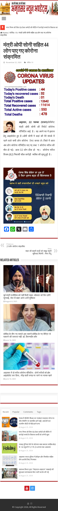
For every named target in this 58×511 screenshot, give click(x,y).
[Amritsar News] (29, 7)
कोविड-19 (13, 33)
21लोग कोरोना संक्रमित (15, 245)
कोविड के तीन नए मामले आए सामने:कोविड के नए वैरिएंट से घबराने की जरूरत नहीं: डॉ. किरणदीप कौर (27, 335)
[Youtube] (26, 488)
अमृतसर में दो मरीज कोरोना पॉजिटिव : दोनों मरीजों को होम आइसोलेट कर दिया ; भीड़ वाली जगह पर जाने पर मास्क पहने (27, 374)
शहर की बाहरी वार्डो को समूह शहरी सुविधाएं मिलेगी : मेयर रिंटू (39, 251)
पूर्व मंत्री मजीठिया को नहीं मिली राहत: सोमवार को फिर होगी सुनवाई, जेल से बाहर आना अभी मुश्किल (26, 296)
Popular (16, 412)
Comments (28, 412)
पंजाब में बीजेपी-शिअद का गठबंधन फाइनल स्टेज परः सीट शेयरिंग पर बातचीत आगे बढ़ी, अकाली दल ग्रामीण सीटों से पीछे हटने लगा (37, 421)
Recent (6, 412)
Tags (39, 412)
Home (5, 33)
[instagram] (32, 488)
